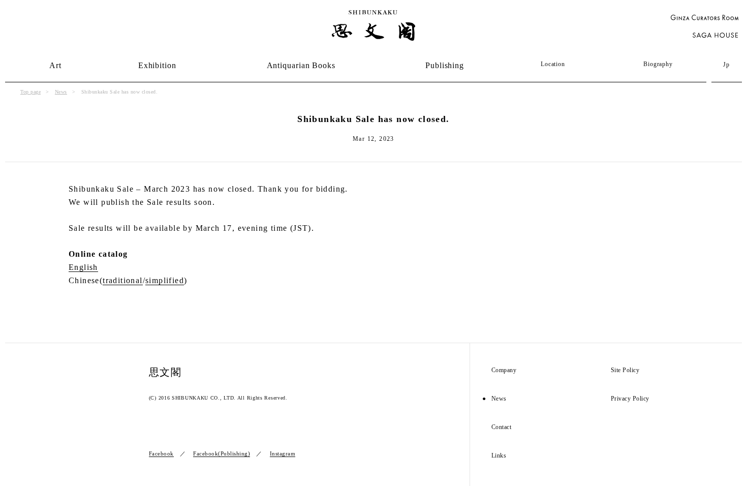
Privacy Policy (630, 399)
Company (504, 370)
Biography (658, 64)
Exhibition (157, 65)
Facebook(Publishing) (221, 453)
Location (553, 64)
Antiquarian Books (301, 65)
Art (55, 65)
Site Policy (625, 370)
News (61, 92)
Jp (726, 64)
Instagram (283, 453)
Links (499, 455)
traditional (122, 280)
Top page (30, 92)
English (83, 267)
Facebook (161, 453)
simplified (164, 280)
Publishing (444, 65)
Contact (501, 427)
